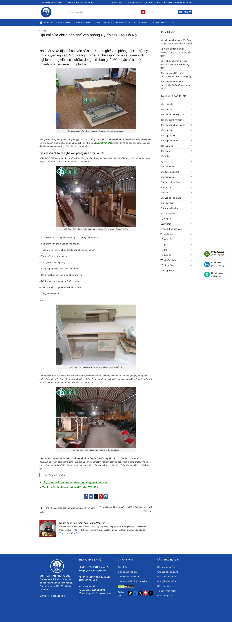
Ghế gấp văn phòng (169, 172)
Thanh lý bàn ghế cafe (171, 229)
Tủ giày (164, 244)
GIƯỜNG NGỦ (167, 213)
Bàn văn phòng (63, 23)
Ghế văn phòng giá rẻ (170, 198)
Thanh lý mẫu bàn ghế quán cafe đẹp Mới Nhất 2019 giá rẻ (70, 487)
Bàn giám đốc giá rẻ (166, 576)
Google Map (217, 274)
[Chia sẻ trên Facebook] (86, 496)
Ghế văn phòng (83, 23)
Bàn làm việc (166, 146)
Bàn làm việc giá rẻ (166, 567)
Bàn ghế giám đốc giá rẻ (172, 114)
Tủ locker (164, 250)
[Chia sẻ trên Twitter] (91, 496)
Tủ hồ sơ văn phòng (167, 591)
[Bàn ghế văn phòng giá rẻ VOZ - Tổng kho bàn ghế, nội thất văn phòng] (52, 12)
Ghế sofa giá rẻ (164, 595)
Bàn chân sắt (166, 104)
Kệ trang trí (165, 218)
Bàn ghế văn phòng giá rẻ (172, 125)
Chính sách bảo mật (127, 572)
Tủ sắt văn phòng (168, 260)
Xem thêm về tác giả (68, 533)
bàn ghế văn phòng (104, 143)
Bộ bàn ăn (165, 161)
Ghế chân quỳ (167, 166)
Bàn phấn (165, 151)
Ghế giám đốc (167, 177)
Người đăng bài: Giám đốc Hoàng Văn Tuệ (82, 523)
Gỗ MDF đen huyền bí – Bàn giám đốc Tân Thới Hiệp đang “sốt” (174, 64)
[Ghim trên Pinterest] (101, 496)
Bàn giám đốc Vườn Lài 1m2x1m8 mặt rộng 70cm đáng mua (175, 85)
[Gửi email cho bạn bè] (96, 496)
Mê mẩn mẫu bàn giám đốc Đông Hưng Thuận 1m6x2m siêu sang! (176, 42)
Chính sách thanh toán (128, 576)
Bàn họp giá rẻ (164, 586)
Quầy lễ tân (165, 224)
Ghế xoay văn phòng (170, 208)
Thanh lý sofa (166, 234)
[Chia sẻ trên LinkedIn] (105, 496)
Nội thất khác (158, 23)
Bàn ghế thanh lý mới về (172, 120)
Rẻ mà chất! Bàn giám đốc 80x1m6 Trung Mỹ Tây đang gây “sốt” (175, 52)
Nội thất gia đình (137, 23)
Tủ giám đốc (166, 239)
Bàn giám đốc (167, 130)
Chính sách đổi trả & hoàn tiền (132, 581)
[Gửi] (143, 12)
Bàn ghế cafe (166, 109)
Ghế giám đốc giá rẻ (167, 581)
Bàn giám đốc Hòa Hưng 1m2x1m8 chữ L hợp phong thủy (175, 75)
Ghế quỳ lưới (166, 187)
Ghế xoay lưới (167, 203)
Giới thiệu (122, 567)
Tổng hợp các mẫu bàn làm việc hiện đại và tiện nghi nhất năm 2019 (74, 482)
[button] (185, 12)
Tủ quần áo (165, 255)
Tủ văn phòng (103, 23)
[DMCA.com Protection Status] (126, 586)
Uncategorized (167, 270)
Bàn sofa (164, 156)
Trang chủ (48, 23)
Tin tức (173, 23)
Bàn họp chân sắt (168, 135)
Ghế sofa (119, 23)
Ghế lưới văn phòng (170, 182)
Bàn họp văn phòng (169, 140)
